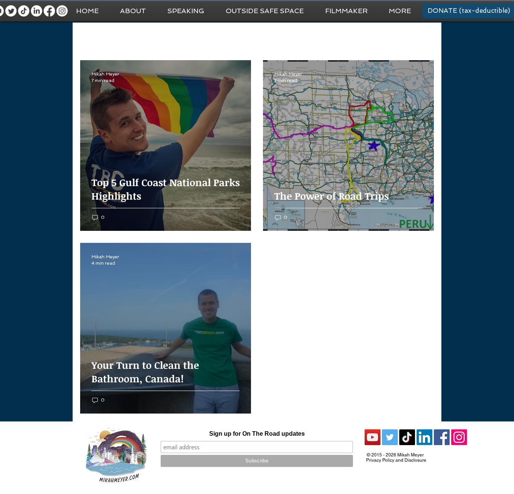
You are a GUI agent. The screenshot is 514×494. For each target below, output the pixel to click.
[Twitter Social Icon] (390, 437)
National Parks (290, 38)
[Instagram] (62, 11)
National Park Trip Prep (195, 38)
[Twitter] (11, 11)
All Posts (91, 38)
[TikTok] (23, 11)
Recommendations (346, 38)
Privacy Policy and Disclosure (396, 460)
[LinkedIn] (36, 11)
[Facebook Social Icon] (442, 437)
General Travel (134, 38)
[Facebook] (49, 11)
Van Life (247, 38)
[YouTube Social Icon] (372, 437)
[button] (399, 11)
